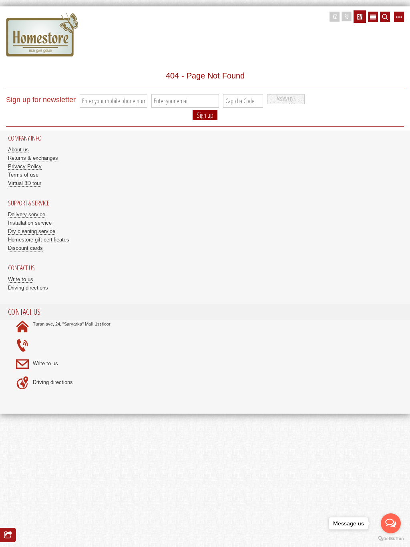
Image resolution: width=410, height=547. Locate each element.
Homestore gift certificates (38, 240)
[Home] (42, 34)
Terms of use (23, 175)
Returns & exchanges (33, 158)
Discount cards (25, 248)
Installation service (30, 223)
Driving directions (28, 288)
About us (18, 150)
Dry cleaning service (31, 231)
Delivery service (26, 214)
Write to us (20, 279)
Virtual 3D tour (24, 183)
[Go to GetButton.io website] (391, 538)
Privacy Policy (25, 166)
